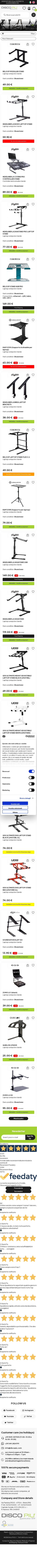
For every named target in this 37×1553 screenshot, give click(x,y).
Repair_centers (8, 1532)
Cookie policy (28, 1532)
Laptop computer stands (12, 74)
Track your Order (23, 1542)
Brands (19, 1541)
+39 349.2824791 (12, 1443)
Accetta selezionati (15, 808)
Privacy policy (18, 1532)
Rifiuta (15, 812)
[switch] (32, 777)
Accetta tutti (15, 804)
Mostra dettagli (25, 798)
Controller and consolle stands (14, 181)
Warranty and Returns (15, 1534)
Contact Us (5, 1541)
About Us (13, 1541)
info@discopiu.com (13, 1448)
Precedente (18, 1188)
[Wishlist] (24, 8)
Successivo (18, 1191)
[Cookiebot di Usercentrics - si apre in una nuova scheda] (26, 736)
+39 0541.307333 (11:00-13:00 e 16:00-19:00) (18, 1438)
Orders (25, 1534)
